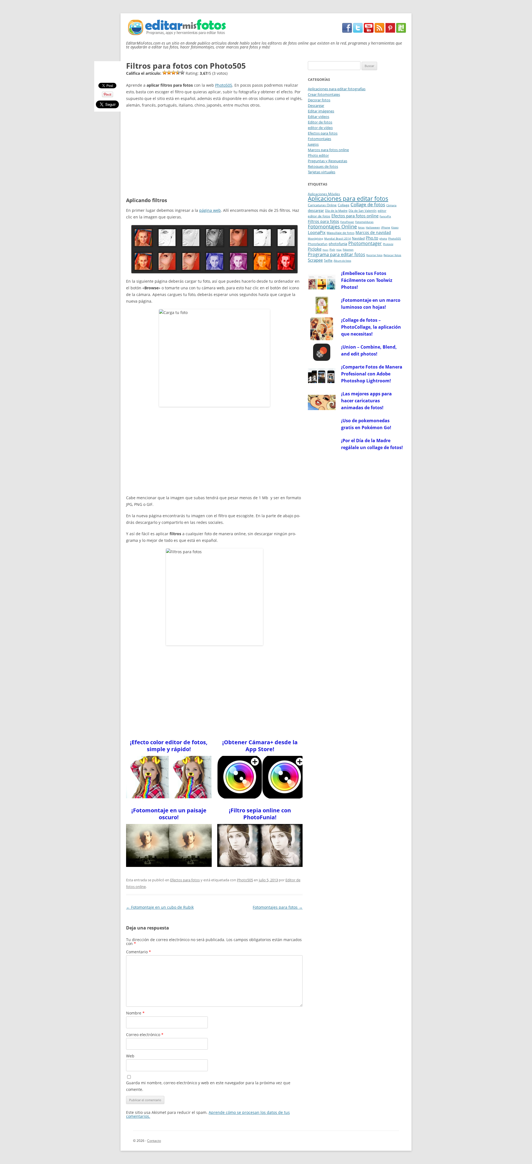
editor (382, 210)
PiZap (339, 249)
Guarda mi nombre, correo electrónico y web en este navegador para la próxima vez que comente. (208, 1086)
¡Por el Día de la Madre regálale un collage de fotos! (372, 443)
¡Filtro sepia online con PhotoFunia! (260, 814)
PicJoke (314, 249)
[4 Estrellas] (178, 72)
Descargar (316, 105)
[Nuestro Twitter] (358, 31)
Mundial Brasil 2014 (337, 238)
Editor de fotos (320, 122)
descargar (316, 210)
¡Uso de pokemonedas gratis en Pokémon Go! (366, 424)
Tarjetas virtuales (321, 171)
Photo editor (318, 155)
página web (210, 210)
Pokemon (348, 249)
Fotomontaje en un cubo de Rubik (160, 907)
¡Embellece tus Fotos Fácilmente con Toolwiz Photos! (366, 280)
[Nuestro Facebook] (347, 31)
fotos (361, 227)
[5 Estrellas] (182, 72)
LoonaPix (317, 232)
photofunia (338, 243)
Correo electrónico (144, 1034)
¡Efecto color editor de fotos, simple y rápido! (169, 746)
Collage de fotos (368, 204)
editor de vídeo (320, 127)
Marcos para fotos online (328, 149)
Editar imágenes (321, 111)
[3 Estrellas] (173, 72)
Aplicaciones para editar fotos (348, 198)
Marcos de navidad (373, 232)
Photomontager (365, 243)
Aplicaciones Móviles (324, 194)
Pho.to (372, 238)
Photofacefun (318, 244)
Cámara (391, 205)
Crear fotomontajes (324, 94)
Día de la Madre (336, 210)
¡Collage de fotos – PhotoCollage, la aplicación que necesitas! (371, 327)
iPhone (385, 227)
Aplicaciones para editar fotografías (336, 88)
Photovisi (388, 244)
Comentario (138, 951)
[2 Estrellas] (169, 72)
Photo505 (223, 85)
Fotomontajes (319, 138)
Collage (343, 205)
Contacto (154, 1140)
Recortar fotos (374, 255)
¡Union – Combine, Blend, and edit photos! (369, 350)
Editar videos (318, 116)
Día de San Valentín (363, 210)
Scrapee (315, 260)
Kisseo (394, 227)
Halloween (373, 227)
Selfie (328, 260)
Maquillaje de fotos (340, 233)
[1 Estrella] (164, 72)
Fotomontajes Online (332, 226)
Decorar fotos (319, 99)
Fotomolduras (364, 222)
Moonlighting (315, 238)
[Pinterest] (390, 31)
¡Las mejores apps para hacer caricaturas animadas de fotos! (366, 401)
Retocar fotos (392, 255)
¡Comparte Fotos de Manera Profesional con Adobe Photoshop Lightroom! (371, 374)
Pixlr (332, 249)
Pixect (325, 249)
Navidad (358, 238)
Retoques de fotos (323, 166)
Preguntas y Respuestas (327, 160)
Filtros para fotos (323, 221)
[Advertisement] (214, 152)
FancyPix (385, 216)
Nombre (135, 1013)
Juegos (313, 144)
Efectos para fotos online (354, 215)
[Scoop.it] (401, 31)
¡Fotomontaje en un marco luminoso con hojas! (370, 303)
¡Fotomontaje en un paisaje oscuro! (168, 814)
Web (130, 1056)
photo (383, 238)
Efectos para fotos (185, 879)
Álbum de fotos (342, 260)
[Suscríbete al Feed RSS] (379, 31)
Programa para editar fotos (336, 254)
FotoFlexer (347, 222)
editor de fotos (319, 216)
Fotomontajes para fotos (278, 907)
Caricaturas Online (322, 205)
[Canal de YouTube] (369, 31)
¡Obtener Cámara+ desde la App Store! (260, 746)
